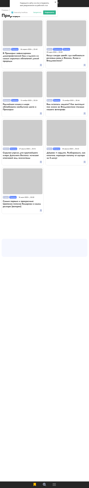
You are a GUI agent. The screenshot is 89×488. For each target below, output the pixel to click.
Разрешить (49, 12)
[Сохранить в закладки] (41, 65)
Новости (6, 149)
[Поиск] (44, 485)
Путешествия (58, 49)
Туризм (49, 49)
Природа (15, 49)
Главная (5, 10)
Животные (6, 49)
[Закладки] (34, 484)
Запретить (37, 12)
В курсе (49, 100)
